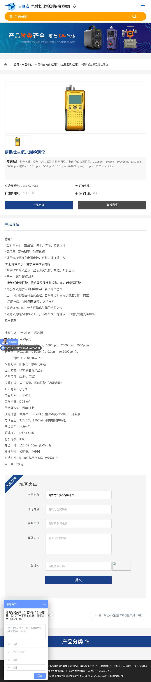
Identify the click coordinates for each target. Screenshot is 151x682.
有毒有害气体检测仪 (46, 64)
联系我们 (112, 204)
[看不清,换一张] (121, 566)
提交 (78, 580)
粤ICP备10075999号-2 (99, 676)
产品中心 (27, 64)
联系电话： (35, 523)
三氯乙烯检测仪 (70, 64)
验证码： (36, 565)
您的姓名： (35, 509)
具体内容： (35, 537)
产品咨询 (39, 204)
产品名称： (35, 494)
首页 (16, 64)
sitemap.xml (117, 676)
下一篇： (118, 615)
